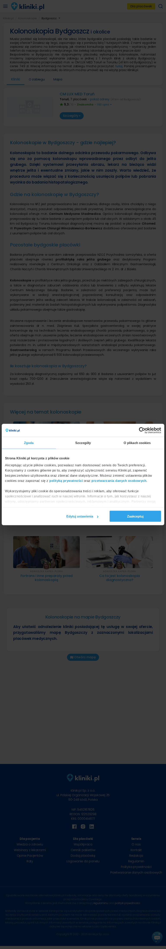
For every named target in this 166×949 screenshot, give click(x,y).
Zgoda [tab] (29, 443)
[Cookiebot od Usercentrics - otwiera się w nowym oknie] (142, 430)
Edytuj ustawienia (79, 516)
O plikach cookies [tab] (137, 443)
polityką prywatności (66, 480)
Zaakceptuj (135, 516)
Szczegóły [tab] (83, 443)
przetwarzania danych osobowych (118, 480)
